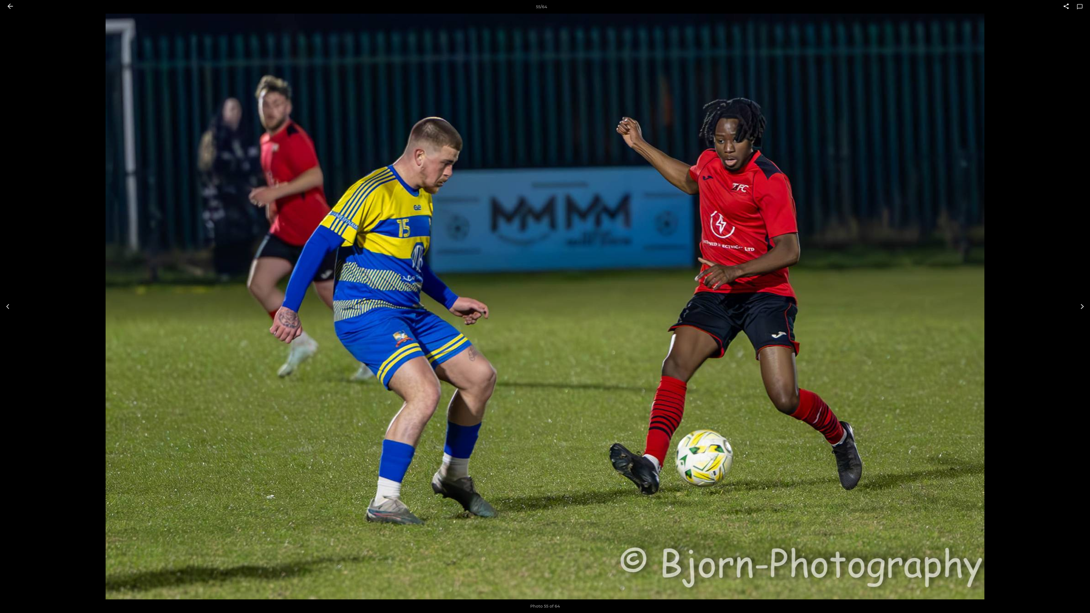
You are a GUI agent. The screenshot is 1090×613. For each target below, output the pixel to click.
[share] (1066, 7)
